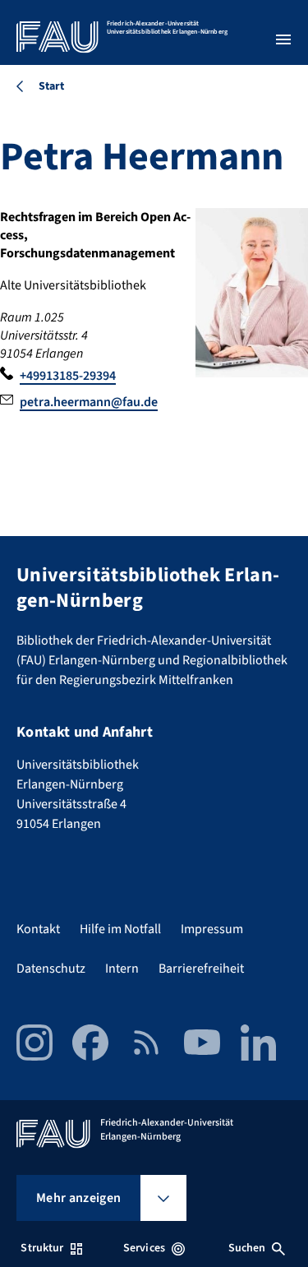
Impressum (212, 929)
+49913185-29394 (68, 376)
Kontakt (38, 929)
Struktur (42, 1248)
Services (144, 1248)
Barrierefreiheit (201, 968)
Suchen (247, 1248)
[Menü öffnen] (283, 39)
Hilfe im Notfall (120, 929)
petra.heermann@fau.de (89, 402)
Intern (122, 968)
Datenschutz (50, 968)
